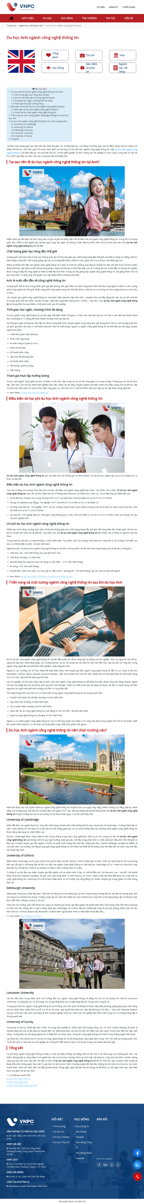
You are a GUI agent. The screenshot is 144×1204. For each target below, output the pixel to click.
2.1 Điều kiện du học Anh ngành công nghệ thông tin (35, 109)
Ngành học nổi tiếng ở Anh (31, 25)
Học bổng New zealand (83, 1155)
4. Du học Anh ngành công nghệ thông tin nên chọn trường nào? (38, 121)
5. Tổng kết (14, 139)
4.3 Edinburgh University (22, 130)
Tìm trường (89, 18)
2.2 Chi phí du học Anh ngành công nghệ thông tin (34, 112)
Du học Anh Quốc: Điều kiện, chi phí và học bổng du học (47, 576)
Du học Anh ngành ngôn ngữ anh (22, 1085)
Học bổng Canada (81, 1134)
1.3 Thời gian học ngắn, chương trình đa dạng (32, 100)
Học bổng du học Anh (31, 916)
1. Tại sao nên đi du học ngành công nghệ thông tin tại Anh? (36, 91)
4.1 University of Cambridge (24, 124)
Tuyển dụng (128, 7)
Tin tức (110, 18)
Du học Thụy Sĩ (61, 1142)
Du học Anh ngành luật (17, 1081)
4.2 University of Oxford (22, 127)
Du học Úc (58, 1131)
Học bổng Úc (82, 1126)
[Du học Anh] (21, 61)
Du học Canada (61, 1136)
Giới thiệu (28, 18)
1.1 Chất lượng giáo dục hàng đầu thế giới (30, 94)
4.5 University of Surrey (21, 136)
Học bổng (67, 18)
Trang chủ (11, 25)
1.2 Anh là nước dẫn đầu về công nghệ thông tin (33, 97)
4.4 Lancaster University (22, 133)
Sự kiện (101, 7)
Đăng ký (113, 7)
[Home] (11, 18)
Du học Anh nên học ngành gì (34, 392)
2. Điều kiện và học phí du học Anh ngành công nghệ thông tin (37, 106)
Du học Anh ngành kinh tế (18, 1078)
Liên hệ (128, 18)
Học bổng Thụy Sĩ (84, 1145)
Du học (47, 18)
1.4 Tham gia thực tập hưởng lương (27, 103)
